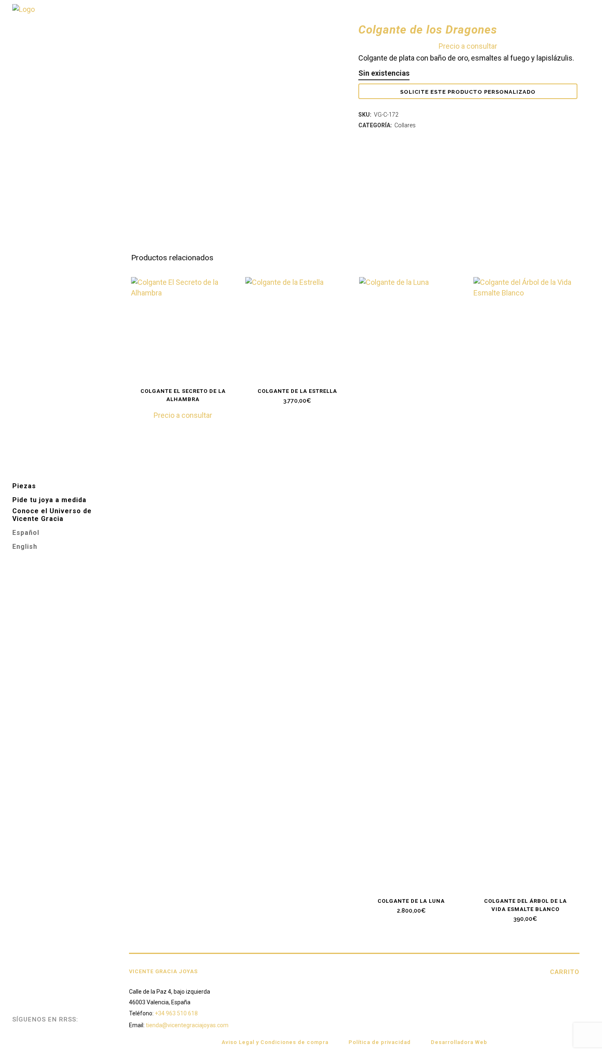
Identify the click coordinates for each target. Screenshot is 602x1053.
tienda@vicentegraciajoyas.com (187, 1025)
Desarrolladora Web (459, 1042)
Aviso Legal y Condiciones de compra (275, 1042)
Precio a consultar (468, 46)
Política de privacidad (380, 1042)
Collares (405, 125)
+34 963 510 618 (176, 1013)
